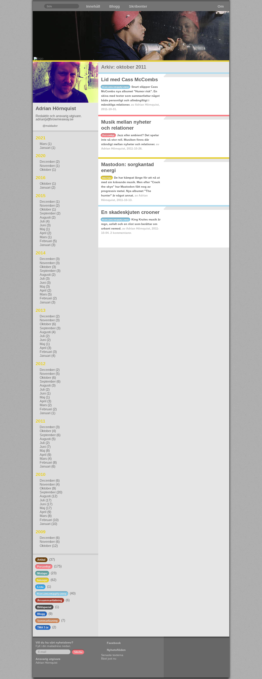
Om (221, 6)
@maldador (50, 125)
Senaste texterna (112, 655)
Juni (43, 225)
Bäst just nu (108, 658)
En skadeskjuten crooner (130, 212)
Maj (42, 229)
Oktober (45, 169)
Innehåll (93, 6)
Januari (45, 147)
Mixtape (42, 573)
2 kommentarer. (121, 232)
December (47, 161)
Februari (46, 241)
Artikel (41, 559)
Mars (43, 144)
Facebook (114, 643)
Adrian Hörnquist (147, 104)
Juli (42, 221)
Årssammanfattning (49, 600)
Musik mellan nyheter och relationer (126, 125)
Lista (40, 586)
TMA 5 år (43, 627)
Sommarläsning (47, 620)
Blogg (114, 6)
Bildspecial (44, 607)
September (48, 213)
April (43, 233)
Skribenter (138, 6)
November (47, 166)
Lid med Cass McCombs (129, 79)
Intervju (42, 580)
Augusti (45, 217)
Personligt (43, 566)
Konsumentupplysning (51, 593)
